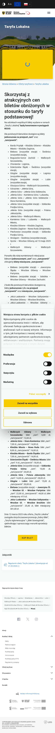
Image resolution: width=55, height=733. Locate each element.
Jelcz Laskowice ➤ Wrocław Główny (30, 601)
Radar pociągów (10, 644)
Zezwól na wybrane (27, 413)
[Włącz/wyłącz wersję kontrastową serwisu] (3, 4)
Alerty (4, 630)
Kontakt (4, 685)
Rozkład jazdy (9, 652)
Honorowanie (9, 655)
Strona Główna (9, 84)
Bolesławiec (29, 598)
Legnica (20, 598)
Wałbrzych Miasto (10, 601)
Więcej (33, 608)
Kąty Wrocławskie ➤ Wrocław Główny (16, 608)
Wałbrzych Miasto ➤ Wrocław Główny (36, 605)
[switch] (47, 364)
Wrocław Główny (10, 598)
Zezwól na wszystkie (27, 403)
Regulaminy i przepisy (12, 662)
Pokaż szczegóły (37, 394)
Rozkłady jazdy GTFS (12, 659)
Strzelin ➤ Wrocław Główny (13, 605)
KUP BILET (27, 538)
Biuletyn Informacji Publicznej (29, 693)
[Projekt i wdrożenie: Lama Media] (48, 724)
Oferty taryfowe (25, 84)
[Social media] (19, 619)
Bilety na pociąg (10, 648)
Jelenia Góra (39, 598)
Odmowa (27, 422)
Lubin (47, 598)
